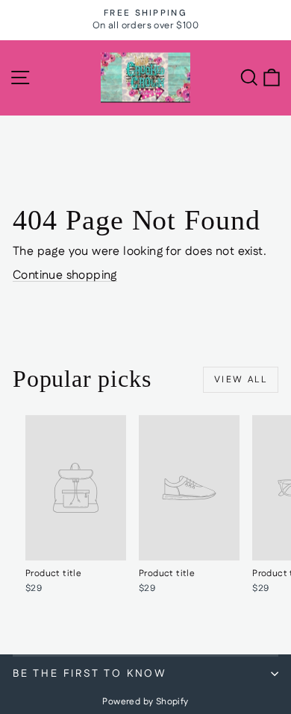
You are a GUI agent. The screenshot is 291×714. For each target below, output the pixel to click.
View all (240, 379)
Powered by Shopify (145, 701)
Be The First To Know (90, 673)
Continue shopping (65, 275)
